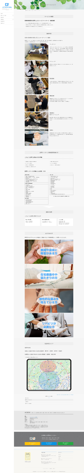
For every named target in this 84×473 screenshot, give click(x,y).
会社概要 (51, 468)
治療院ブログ (2, 23)
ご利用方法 (26, 401)
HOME (2, 13)
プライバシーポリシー (45, 468)
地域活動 (50, 454)
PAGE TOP (81, 458)
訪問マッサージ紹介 (3, 15)
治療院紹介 (2, 19)
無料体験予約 (2, 21)
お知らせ (47, 454)
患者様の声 (2, 17)
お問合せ (54, 468)
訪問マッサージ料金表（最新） (45, 459)
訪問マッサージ (50, 458)
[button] (32, 443)
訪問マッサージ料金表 (28, 403)
